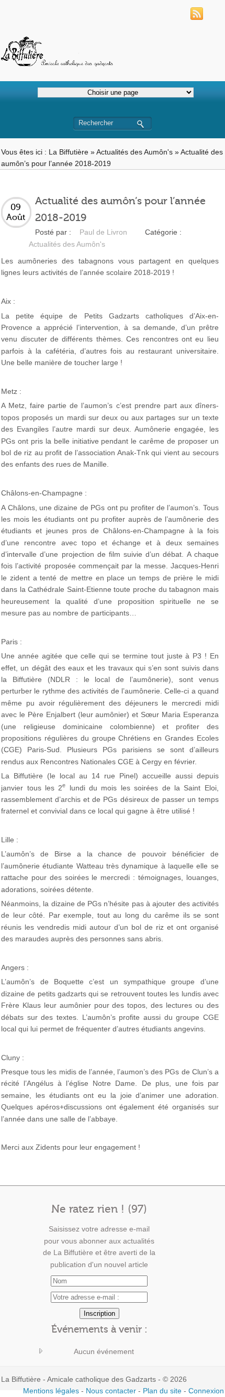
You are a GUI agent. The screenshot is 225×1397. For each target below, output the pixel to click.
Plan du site (162, 1391)
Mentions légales (51, 1391)
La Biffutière (68, 152)
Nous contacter (111, 1391)
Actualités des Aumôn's (134, 152)
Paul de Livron (103, 232)
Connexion (206, 1391)
